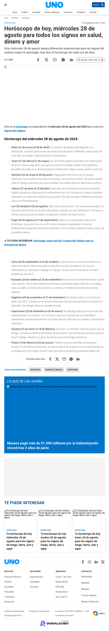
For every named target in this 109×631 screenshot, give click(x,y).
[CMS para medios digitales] (55, 624)
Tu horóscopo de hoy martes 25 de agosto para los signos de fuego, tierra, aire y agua (53, 541)
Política (24, 12)
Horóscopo (35, 370)
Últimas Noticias (12, 576)
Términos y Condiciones (39, 611)
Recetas (85, 589)
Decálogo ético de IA (13, 615)
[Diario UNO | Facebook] (83, 562)
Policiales (81, 12)
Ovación (93, 12)
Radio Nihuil (62, 581)
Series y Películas (52, 12)
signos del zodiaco (14, 130)
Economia (68, 12)
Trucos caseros (88, 595)
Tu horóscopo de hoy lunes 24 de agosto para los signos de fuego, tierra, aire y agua (87, 541)
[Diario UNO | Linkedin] (96, 562)
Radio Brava (62, 591)
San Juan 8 (61, 596)
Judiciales (9, 596)
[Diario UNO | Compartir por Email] (54, 59)
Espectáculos (36, 576)
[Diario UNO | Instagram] (89, 562)
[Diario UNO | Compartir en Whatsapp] (63, 59)
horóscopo (22, 126)
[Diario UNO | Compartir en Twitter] (46, 59)
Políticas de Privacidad (14, 611)
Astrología (72, 370)
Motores (85, 582)
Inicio (14, 12)
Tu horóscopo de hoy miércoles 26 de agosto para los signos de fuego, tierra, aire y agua (20, 541)
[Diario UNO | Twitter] (103, 562)
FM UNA (60, 586)
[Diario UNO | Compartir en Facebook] (38, 59)
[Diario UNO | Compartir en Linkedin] (71, 59)
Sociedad (36, 12)
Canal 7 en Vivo (63, 576)
